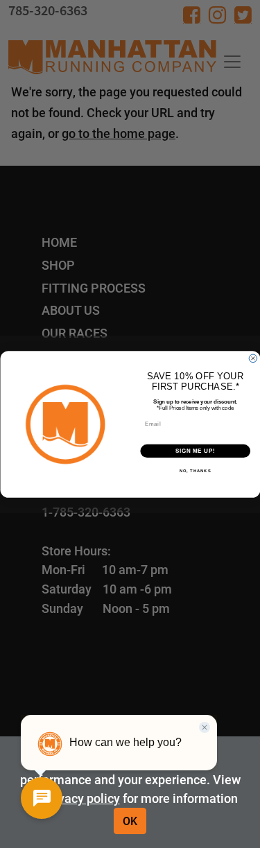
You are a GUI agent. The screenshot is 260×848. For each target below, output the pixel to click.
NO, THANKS (195, 471)
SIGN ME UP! (195, 450)
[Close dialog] (253, 358)
